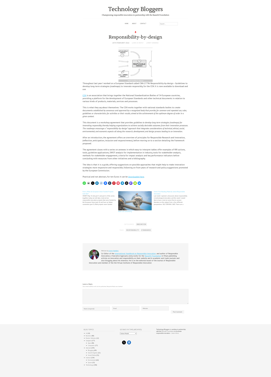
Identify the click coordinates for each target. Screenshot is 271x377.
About (134, 23)
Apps (89, 343)
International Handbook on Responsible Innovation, (135, 253)
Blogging (91, 350)
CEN (84, 95)
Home (126, 23)
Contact (143, 23)
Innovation (141, 224)
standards (146, 230)
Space (90, 362)
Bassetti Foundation (153, 256)
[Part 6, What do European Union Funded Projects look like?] (100, 198)
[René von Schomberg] (135, 200)
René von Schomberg (125, 211)
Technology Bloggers (135, 9)
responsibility (132, 230)
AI (86, 333)
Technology (89, 365)
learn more (175, 333)
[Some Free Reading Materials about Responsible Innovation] (171, 198)
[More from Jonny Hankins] (94, 259)
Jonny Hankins (152, 43)
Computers (91, 345)
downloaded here (136, 176)
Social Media (92, 355)
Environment (92, 360)
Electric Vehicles (91, 338)
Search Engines (92, 353)
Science (88, 358)
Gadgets (88, 341)
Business (88, 336)
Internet (88, 348)
